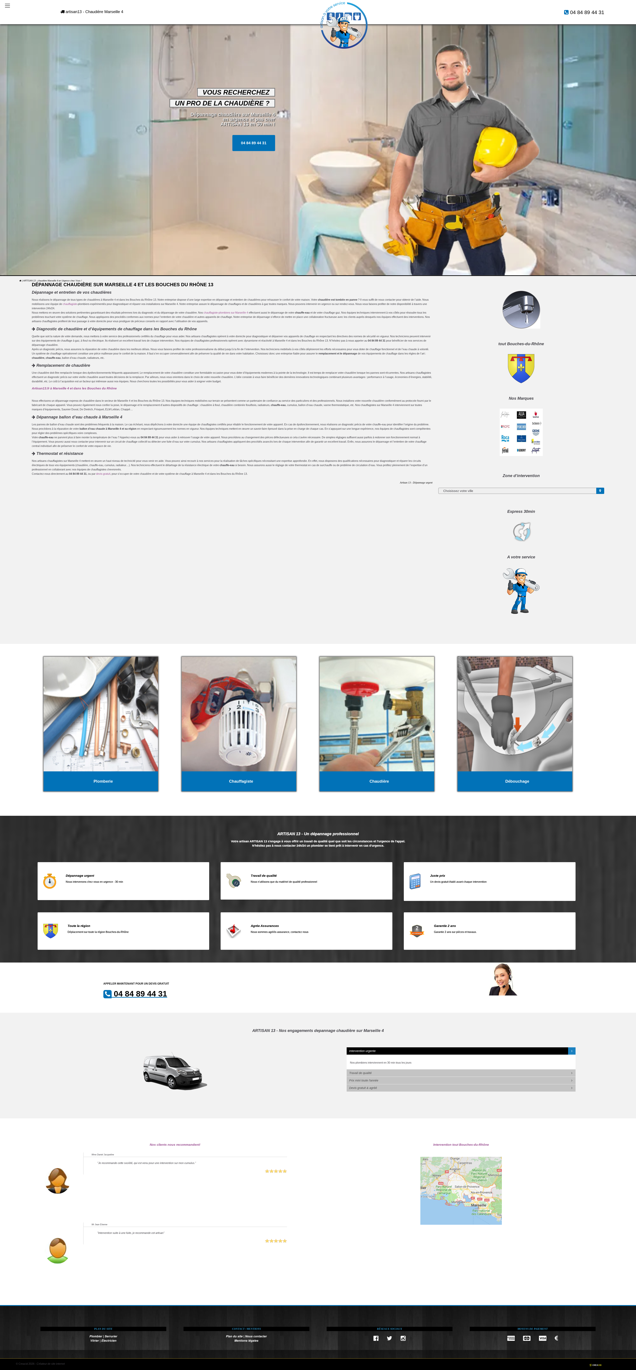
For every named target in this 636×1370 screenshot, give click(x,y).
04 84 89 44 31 (587, 12)
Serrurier (111, 1336)
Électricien (108, 1340)
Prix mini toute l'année (363, 1080)
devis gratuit (103, 473)
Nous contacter (256, 1336)
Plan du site (234, 1336)
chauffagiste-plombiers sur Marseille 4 (226, 312)
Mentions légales (246, 1340)
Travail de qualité (360, 1073)
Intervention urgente (362, 1051)
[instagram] (403, 1339)
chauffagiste (70, 304)
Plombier (95, 1336)
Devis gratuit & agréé (363, 1088)
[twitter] (389, 1339)
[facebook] (376, 1339)
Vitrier (94, 1340)
